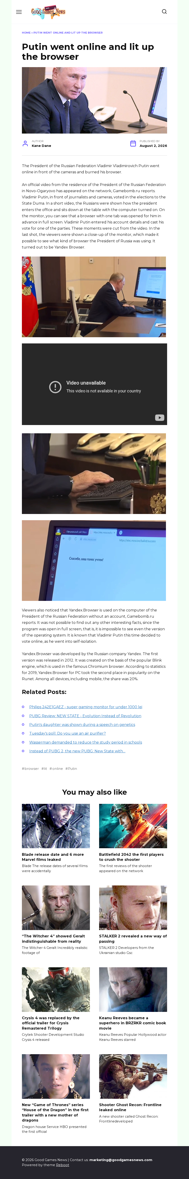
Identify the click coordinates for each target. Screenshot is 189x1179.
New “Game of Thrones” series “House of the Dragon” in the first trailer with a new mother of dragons (55, 1112)
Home (26, 32)
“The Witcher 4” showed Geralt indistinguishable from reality (53, 938)
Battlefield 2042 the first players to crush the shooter (131, 857)
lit (45, 769)
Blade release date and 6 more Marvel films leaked (53, 857)
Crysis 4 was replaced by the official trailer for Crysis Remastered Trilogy (51, 1023)
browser (31, 769)
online (57, 769)
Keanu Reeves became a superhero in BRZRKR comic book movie (132, 1023)
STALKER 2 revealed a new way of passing (133, 938)
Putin (72, 769)
